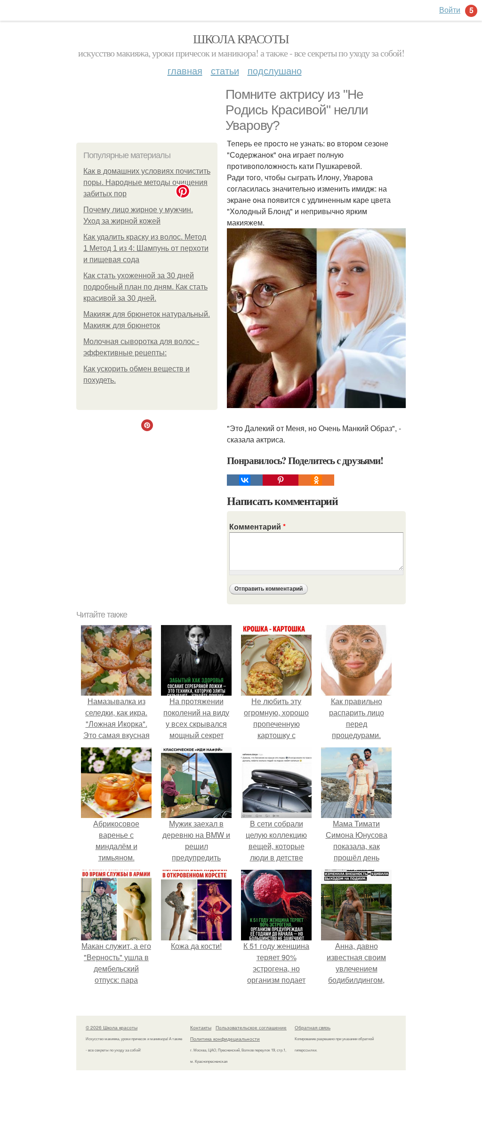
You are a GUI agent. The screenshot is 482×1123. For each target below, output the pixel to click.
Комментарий (257, 526)
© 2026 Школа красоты (111, 1027)
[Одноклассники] (316, 480)
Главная (185, 70)
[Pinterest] (280, 480)
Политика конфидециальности (225, 1038)
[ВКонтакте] (245, 480)
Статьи (225, 70)
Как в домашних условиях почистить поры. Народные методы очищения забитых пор (146, 182)
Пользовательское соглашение (251, 1027)
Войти (449, 9)
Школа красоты (241, 39)
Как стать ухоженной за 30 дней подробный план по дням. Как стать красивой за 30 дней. (145, 287)
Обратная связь (312, 1027)
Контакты (200, 1027)
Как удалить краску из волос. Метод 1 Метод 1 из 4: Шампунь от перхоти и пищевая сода (146, 248)
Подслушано (275, 70)
